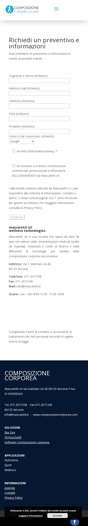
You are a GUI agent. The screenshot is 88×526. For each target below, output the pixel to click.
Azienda (10, 488)
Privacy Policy (14, 498)
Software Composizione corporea (27, 442)
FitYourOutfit (13, 437)
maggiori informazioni (31, 515)
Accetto (57, 515)
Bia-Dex (10, 432)
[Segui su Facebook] (74, 521)
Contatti (10, 493)
